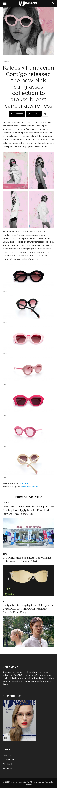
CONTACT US (9, 759)
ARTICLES (7, 764)
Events (6, 503)
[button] (4, 3)
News (5, 554)
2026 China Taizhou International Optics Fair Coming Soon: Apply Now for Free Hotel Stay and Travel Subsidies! (28, 510)
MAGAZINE (8, 768)
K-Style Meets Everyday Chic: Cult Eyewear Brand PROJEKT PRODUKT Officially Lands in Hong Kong (28, 609)
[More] (45, 114)
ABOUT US (7, 755)
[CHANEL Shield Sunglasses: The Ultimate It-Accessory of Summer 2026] (28, 580)
